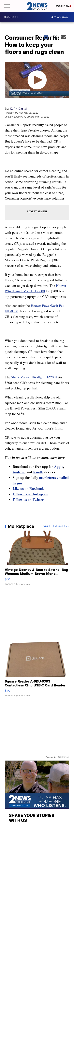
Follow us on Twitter (28, 499)
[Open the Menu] (6, 6)
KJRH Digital (18, 108)
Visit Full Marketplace (56, 526)
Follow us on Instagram (30, 494)
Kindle (38, 472)
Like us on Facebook (28, 488)
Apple (58, 466)
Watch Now (62, 6)
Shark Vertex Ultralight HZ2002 (34, 377)
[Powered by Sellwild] (63, 757)
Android (19, 472)
